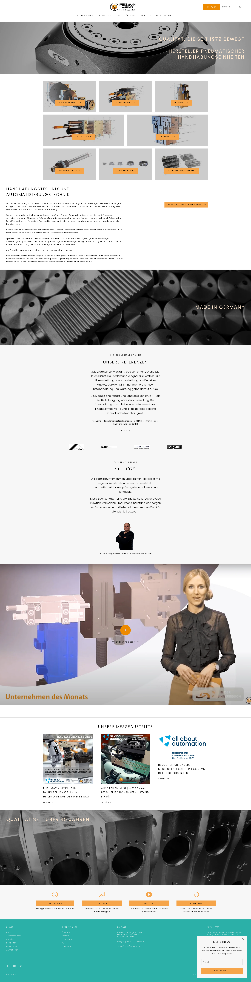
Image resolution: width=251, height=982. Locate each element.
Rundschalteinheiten (70, 102)
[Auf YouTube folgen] (14, 966)
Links (8, 932)
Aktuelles (146, 15)
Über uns (131, 15)
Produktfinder (85, 15)
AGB (64, 943)
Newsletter (11, 943)
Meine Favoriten (165, 15)
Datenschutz (67, 946)
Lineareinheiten (84, 136)
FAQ (119, 15)
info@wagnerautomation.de (130, 941)
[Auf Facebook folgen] (7, 966)
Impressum (67, 939)
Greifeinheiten (167, 136)
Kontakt (211, 7)
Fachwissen (55, 903)
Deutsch (226, 7)
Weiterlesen (48, 802)
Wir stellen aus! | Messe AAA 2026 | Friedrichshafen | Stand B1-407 (125, 792)
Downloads (105, 15)
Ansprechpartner (14, 935)
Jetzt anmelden (222, 970)
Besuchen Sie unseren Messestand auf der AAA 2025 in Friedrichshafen (181, 769)
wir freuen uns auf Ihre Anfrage (186, 204)
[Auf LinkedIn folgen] (21, 966)
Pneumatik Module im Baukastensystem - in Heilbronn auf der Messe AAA (66, 792)
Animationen (12, 950)
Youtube (149, 903)
